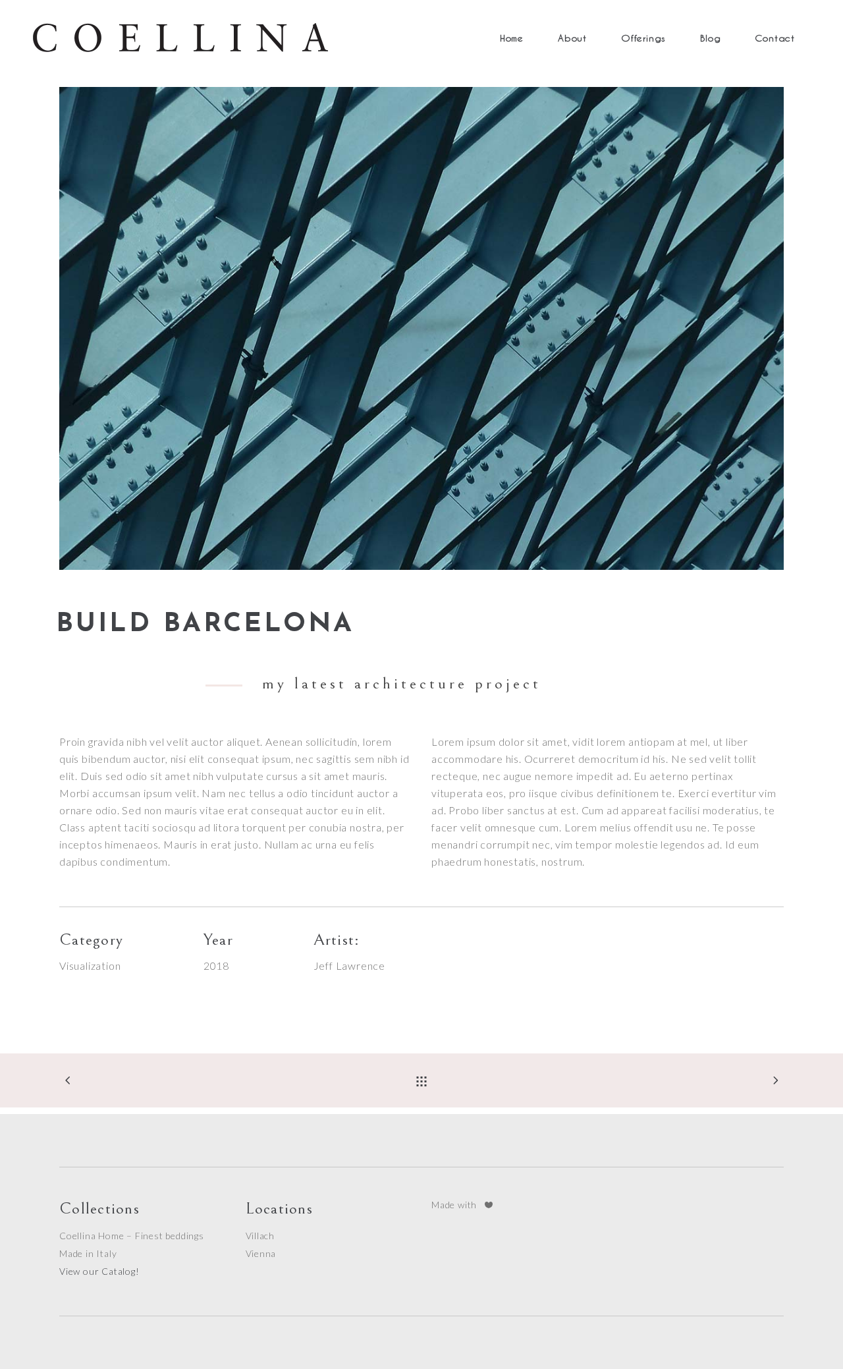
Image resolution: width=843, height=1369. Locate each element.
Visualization (90, 965)
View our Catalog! (99, 1271)
